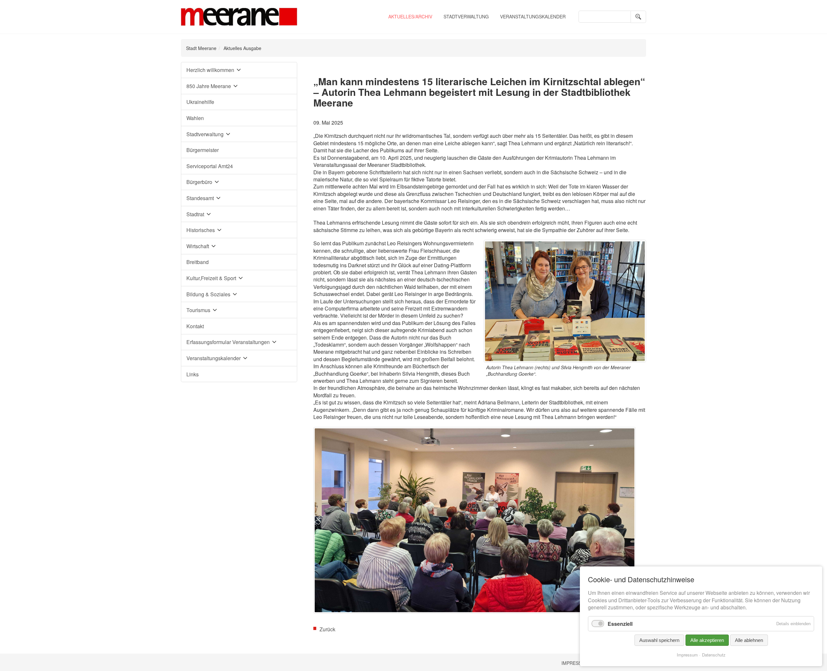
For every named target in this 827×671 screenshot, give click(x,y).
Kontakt (195, 326)
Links (192, 374)
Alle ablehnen (749, 640)
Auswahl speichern (659, 640)
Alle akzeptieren (707, 640)
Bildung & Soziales (208, 294)
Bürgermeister (202, 150)
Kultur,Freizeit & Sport (211, 278)
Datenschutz (714, 655)
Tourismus (198, 310)
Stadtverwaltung (466, 16)
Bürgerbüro (199, 182)
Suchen (638, 17)
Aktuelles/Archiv (410, 16)
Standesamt (200, 198)
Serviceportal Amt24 (209, 166)
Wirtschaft (197, 246)
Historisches (200, 230)
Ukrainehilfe (200, 102)
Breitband (197, 262)
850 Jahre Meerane (208, 86)
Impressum (575, 663)
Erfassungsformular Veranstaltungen (228, 342)
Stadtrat (195, 214)
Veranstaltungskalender (533, 16)
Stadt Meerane (201, 48)
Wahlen (195, 118)
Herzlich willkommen (210, 70)
